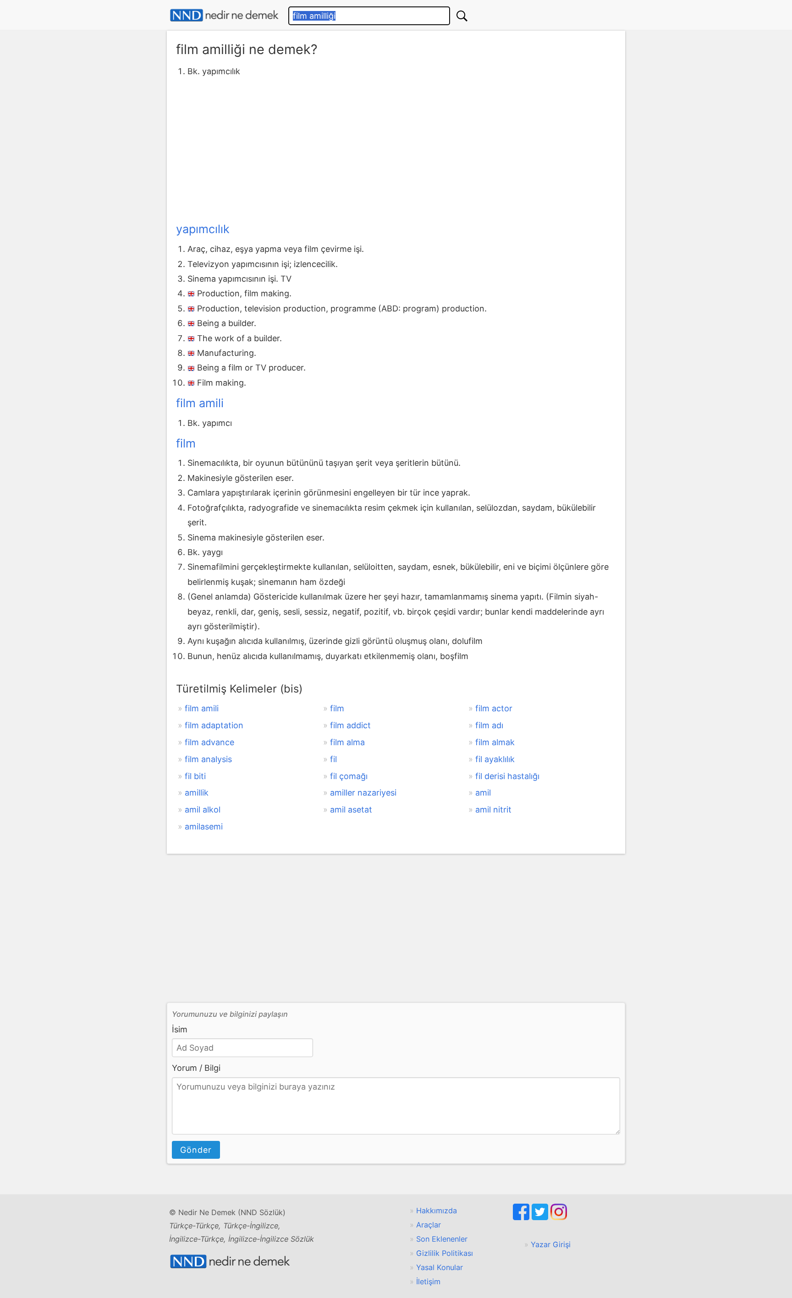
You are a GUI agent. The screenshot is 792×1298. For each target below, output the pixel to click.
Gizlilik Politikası (444, 1253)
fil (333, 759)
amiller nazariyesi (363, 792)
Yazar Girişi (551, 1244)
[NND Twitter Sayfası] (541, 1217)
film (186, 443)
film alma (347, 742)
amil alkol (202, 809)
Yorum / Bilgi (196, 1068)
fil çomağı (349, 776)
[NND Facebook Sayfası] (522, 1217)
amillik (197, 792)
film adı (489, 725)
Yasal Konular (439, 1267)
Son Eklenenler (442, 1238)
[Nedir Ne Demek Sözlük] (224, 15)
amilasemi (204, 826)
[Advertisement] (396, 148)
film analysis (208, 759)
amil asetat (351, 809)
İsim (179, 1029)
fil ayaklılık (495, 759)
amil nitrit (493, 809)
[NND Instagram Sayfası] (558, 1217)
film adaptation (214, 725)
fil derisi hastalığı (507, 776)
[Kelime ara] (462, 16)
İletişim (428, 1281)
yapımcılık (203, 229)
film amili (200, 403)
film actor (493, 708)
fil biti (195, 776)
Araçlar (428, 1224)
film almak (495, 742)
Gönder (196, 1150)
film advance (209, 742)
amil (483, 792)
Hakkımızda (436, 1210)
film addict (350, 725)
